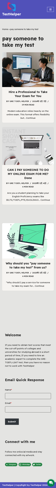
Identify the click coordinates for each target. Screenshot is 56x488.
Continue (30, 118)
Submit (12, 421)
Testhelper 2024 (39, 485)
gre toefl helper (19, 101)
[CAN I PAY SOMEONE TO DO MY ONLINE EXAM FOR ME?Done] (28, 146)
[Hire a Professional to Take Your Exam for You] (28, 69)
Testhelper (7, 485)
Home (5, 29)
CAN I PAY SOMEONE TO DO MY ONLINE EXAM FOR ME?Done (28, 174)
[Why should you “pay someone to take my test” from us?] (28, 240)
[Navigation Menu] (50, 9)
